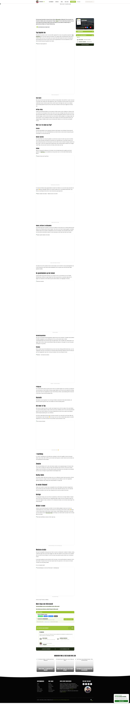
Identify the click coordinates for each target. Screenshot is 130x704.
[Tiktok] (84, 684)
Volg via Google (69, 619)
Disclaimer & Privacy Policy (57, 699)
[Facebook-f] (86, 684)
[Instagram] (91, 684)
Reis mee (79, 1)
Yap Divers (43, 151)
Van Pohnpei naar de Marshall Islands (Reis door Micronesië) (84, 669)
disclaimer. (64, 691)
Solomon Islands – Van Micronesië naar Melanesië (46, 669)
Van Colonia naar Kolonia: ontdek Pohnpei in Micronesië (47, 609)
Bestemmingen (51, 1)
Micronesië (58, 19)
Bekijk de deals (121, 701)
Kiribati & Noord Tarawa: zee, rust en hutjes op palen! (65, 669)
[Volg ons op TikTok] (89, 27)
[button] (92, 31)
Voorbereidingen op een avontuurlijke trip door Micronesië (47, 606)
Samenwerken (73, 1)
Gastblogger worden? (66, 699)
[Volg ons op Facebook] (87, 27)
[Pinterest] (89, 684)
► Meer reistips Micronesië (85, 44)
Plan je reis (66, 1)
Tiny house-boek (49, 512)
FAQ (62, 699)
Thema (62, 1)
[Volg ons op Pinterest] (90, 27)
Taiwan (57, 20)
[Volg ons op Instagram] (85, 27)
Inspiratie (57, 1)
